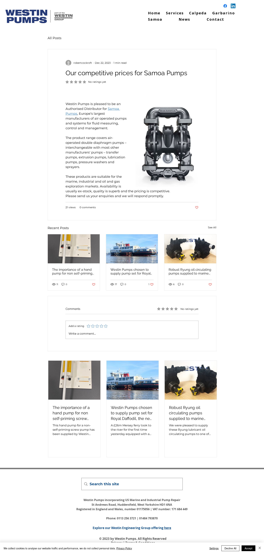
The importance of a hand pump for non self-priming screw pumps (72, 271)
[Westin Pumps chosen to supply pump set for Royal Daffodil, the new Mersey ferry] (132, 248)
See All (212, 227)
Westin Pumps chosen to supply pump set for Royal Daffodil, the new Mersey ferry (130, 271)
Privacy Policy (124, 548)
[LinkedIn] (233, 6)
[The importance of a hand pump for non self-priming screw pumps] (74, 248)
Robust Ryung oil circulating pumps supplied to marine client (190, 271)
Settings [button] (214, 548)
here (167, 528)
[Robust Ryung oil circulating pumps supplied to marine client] (190, 248)
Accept (248, 548)
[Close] (260, 548)
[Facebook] (225, 6)
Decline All (230, 548)
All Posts (54, 38)
